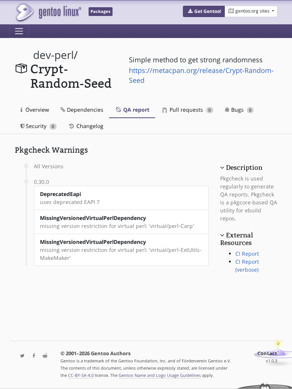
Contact (267, 353)
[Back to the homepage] (48, 12)
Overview (36, 109)
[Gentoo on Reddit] (43, 356)
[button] (204, 11)
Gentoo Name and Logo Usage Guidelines (160, 375)
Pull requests (189, 109)
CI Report (247, 253)
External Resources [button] (236, 239)
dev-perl (53, 55)
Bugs (240, 109)
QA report (135, 109)
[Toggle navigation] (19, 31)
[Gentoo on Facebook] (32, 356)
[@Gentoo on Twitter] (20, 356)
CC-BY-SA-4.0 (81, 375)
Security (39, 126)
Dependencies (84, 109)
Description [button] (244, 167)
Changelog (89, 126)
